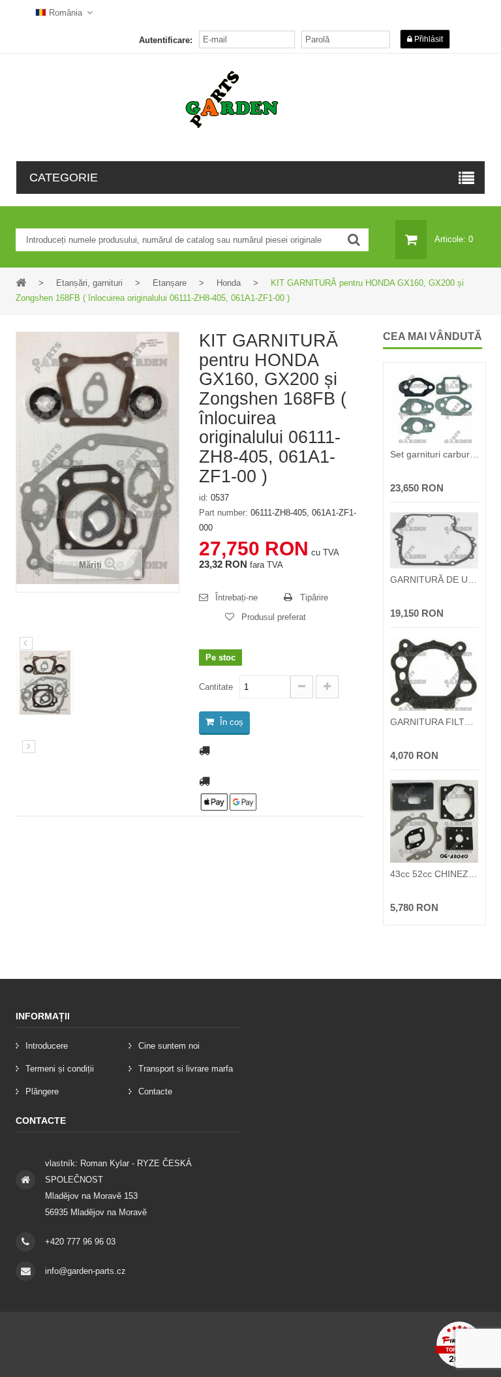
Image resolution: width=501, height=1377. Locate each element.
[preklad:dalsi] (28, 746)
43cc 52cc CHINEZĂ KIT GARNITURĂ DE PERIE (434, 874)
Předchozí (26, 643)
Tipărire (314, 597)
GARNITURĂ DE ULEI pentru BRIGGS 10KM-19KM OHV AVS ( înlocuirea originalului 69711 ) (434, 579)
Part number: (223, 513)
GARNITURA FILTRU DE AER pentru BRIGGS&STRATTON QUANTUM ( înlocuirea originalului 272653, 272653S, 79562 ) (434, 722)
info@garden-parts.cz (85, 1271)
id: (203, 498)
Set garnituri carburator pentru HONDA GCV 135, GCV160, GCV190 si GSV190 (434, 454)
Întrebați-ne (236, 597)
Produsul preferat (273, 617)
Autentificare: (165, 40)
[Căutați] (354, 239)
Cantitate (216, 687)
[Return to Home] (21, 282)
